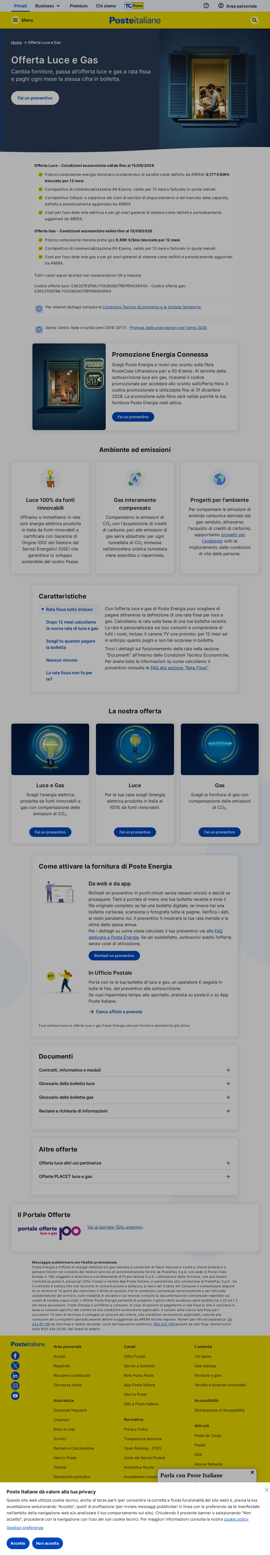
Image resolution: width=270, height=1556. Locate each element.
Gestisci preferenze (25, 1527)
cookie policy (236, 1519)
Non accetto (47, 1543)
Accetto (18, 1543)
